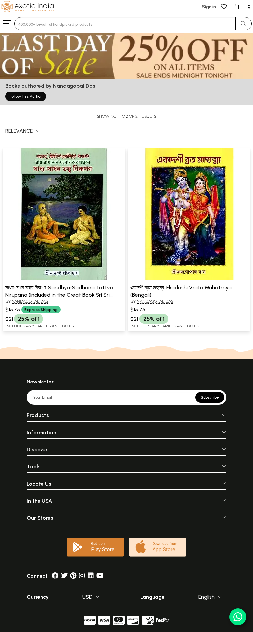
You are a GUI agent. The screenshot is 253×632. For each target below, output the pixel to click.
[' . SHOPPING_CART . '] (236, 6)
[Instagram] (82, 576)
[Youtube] (100, 576)
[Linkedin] (91, 576)
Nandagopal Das (30, 301)
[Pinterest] (73, 576)
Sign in (209, 7)
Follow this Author (26, 96)
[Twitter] (64, 576)
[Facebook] (55, 576)
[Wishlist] (224, 6)
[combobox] (125, 23)
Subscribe (210, 397)
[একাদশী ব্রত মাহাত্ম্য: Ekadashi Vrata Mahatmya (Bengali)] (189, 278)
